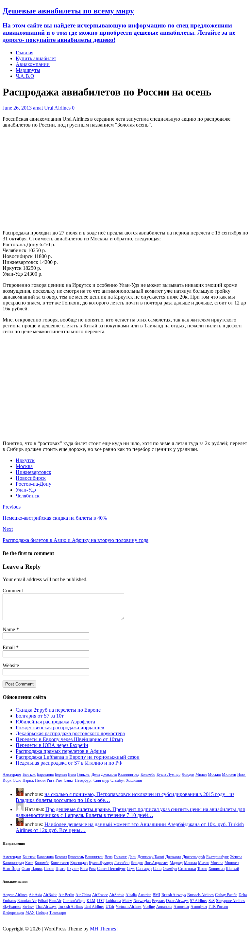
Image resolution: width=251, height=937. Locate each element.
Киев (29, 862)
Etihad (43, 900)
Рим (59, 780)
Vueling (149, 906)
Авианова (164, 906)
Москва (24, 466)
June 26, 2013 (17, 108)
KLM (91, 900)
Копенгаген (60, 862)
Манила (190, 862)
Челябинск (28, 495)
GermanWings (74, 900)
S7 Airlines (198, 900)
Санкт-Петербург (78, 780)
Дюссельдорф (193, 857)
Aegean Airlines (15, 895)
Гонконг (83, 774)
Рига (50, 780)
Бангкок (29, 774)
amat (38, 108)
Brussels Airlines (200, 895)
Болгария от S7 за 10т (40, 716)
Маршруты (28, 70)
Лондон (188, 774)
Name (9, 629)
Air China (83, 895)
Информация (13, 912)
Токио (202, 868)
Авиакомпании (33, 64)
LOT (100, 900)
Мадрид (176, 862)
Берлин (61, 774)
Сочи (157, 868)
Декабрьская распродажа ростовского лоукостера (70, 733)
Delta (243, 895)
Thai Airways (46, 906)
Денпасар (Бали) (151, 857)
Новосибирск (31, 478)
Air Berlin (66, 895)
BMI (156, 895)
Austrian (144, 895)
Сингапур (101, 780)
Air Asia (35, 895)
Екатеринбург (217, 857)
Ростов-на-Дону (33, 484)
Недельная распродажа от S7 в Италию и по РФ (69, 763)
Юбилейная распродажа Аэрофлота (55, 721)
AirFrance (100, 895)
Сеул (131, 868)
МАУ (30, 912)
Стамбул (117, 780)
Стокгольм (187, 868)
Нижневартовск (33, 472)
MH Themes (103, 928)
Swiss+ (28, 906)
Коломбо (148, 774)
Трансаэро (57, 912)
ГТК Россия (218, 906)
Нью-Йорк (11, 868)
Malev (127, 900)
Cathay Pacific (226, 895)
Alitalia (131, 895)
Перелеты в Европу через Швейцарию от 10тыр (69, 739)
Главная (24, 52)
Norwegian (142, 900)
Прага (60, 868)
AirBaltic (50, 895)
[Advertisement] (125, 179)
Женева (236, 857)
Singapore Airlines (230, 900)
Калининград (128, 774)
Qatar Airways (177, 900)
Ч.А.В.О (25, 76)
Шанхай (232, 868)
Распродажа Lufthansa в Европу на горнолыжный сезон (78, 757)
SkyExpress (12, 906)
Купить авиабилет (36, 58)
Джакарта (109, 774)
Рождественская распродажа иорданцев (60, 727)
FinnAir (55, 900)
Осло (17, 780)
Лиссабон (121, 862)
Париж (28, 780)
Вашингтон (94, 857)
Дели (96, 774)
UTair (110, 906)
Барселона (45, 774)
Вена (72, 774)
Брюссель (76, 857)
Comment (13, 590)
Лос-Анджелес (156, 862)
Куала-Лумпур (168, 774)
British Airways (173, 895)
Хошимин (134, 780)
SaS (212, 900)
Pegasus (158, 900)
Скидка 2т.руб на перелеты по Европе (58, 710)
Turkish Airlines (70, 906)
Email (9, 647)
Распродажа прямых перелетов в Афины (61, 751)
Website (11, 665)
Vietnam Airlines (129, 906)
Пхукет (73, 868)
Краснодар (79, 862)
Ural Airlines (57, 108)
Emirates (9, 900)
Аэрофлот (199, 906)
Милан (201, 774)
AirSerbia (116, 895)
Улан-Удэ (26, 490)
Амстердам (12, 774)
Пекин (40, 780)
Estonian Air (27, 900)
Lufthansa (113, 900)
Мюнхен (229, 774)
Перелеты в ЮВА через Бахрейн (52, 745)
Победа (42, 912)
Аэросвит (181, 906)
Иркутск (25, 460)
